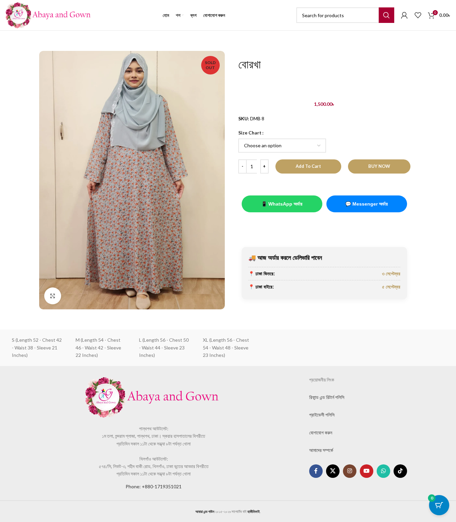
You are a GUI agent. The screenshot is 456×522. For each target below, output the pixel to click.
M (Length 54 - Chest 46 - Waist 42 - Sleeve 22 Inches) (98, 347)
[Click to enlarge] (52, 295)
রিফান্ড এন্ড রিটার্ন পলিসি (326, 397)
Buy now (379, 166)
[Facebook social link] (316, 471)
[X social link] (333, 471)
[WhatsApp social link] (383, 471)
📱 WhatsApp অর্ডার (281, 204)
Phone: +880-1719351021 (154, 486)
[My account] (404, 15)
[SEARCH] (386, 15)
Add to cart (308, 166)
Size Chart (250, 132)
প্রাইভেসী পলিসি (321, 415)
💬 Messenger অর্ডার (366, 204)
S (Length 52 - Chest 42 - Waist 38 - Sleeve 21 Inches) (37, 347)
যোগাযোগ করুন (320, 432)
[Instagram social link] (349, 471)
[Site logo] (48, 15)
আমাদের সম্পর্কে (321, 450)
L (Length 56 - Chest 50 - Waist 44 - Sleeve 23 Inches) (164, 347)
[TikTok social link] (400, 471)
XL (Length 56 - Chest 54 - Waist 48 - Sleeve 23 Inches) (226, 347)
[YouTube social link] (366, 471)
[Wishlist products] (418, 15)
